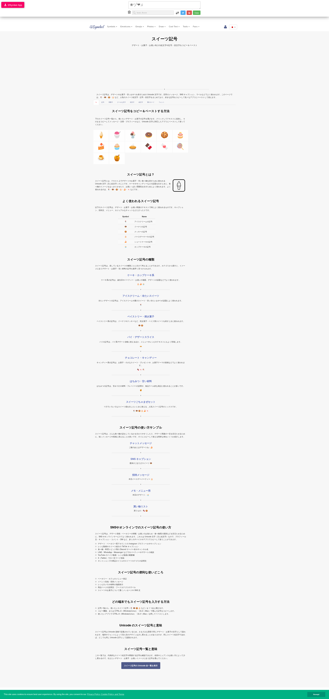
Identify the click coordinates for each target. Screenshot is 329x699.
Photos (150, 26)
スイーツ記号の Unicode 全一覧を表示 (141, 665)
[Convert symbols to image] (189, 13)
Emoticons (125, 26)
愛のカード (150, 102)
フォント (161, 102)
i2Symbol (96, 26)
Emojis (139, 26)
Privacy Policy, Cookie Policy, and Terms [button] (105, 694)
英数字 (111, 102)
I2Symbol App (14, 5)
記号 (102, 102)
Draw (161, 26)
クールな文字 (121, 102)
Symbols (111, 26)
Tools (186, 26)
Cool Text (174, 26)
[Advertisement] (164, 67)
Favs (195, 26)
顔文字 (132, 102)
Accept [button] (316, 694)
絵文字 (141, 102)
